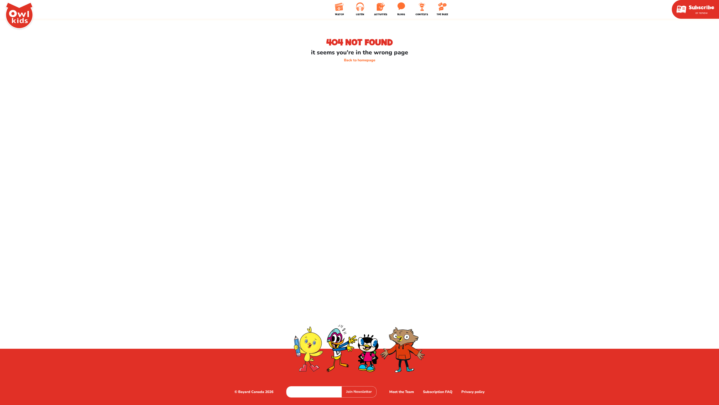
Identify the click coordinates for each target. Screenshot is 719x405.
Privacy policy (473, 391)
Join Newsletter (359, 391)
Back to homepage (359, 60)
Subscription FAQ (437, 391)
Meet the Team (401, 391)
